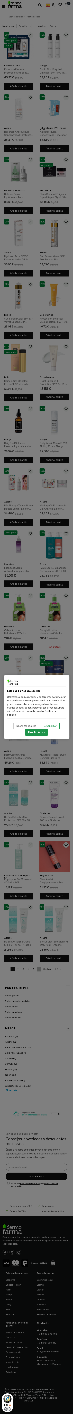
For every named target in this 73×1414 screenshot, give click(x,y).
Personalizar (50, 725)
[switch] (7, 1409)
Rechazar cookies (26, 725)
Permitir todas (36, 732)
